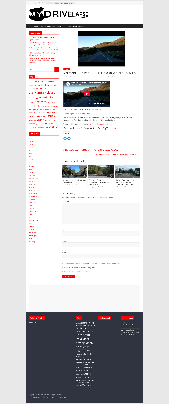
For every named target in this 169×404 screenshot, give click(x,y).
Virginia (31, 230)
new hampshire (41, 113)
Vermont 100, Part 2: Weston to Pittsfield (74, 181)
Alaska (31, 142)
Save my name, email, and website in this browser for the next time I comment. (94, 264)
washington (45, 123)
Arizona (31, 148)
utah (54, 120)
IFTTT (36, 105)
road (119, 76)
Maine (31, 172)
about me (31, 82)
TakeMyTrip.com (107, 128)
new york (31, 116)
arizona (51, 81)
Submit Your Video (64, 26)
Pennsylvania (33, 211)
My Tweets (32, 322)
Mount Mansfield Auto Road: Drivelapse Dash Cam (117, 154)
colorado (43, 88)
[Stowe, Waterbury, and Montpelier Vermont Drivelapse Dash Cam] (127, 166)
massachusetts (54, 106)
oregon (51, 115)
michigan (32, 109)
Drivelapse (102, 76)
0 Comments (86, 76)
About (36, 26)
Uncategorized (33, 220)
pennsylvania (33, 120)
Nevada (31, 187)
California (46, 85)
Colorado (32, 157)
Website (65, 252)
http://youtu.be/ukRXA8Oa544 (99, 124)
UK (50, 120)
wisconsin (38, 127)
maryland (47, 106)
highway (115, 76)
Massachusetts (34, 178)
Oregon (31, 208)
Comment (66, 202)
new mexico (51, 112)
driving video (108, 76)
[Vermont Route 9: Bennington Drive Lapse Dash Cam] (101, 166)
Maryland (32, 175)
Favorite (31, 160)
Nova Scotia (32, 202)
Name (65, 230)
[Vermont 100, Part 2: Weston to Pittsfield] (74, 166)
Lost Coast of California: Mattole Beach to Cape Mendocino (128, 325)
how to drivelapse (51, 102)
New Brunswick (34, 190)
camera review (90, 328)
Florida (49, 97)
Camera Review (78, 26)
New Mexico (33, 196)
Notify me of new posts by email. (76, 272)
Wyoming (32, 242)
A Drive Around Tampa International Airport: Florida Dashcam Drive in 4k (130, 332)
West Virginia (33, 236)
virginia (37, 124)
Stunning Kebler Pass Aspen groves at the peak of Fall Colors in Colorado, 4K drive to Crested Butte (42, 60)
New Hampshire (34, 193)
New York (32, 199)
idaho (31, 106)
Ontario (31, 205)
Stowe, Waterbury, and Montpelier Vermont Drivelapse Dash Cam (91, 150)
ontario (45, 116)
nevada (48, 109)
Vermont (66, 69)
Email (64, 241)
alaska (37, 81)
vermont (124, 76)
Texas (30, 214)
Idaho (30, 169)
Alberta (31, 145)
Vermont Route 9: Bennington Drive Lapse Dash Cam (99, 182)
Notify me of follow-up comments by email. (80, 268)
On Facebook (104, 318)
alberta (43, 81)
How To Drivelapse (48, 26)
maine (42, 106)
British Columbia (34, 151)
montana (40, 109)
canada (35, 89)
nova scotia (38, 116)
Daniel (79, 76)
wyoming (45, 127)
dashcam (95, 76)
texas (47, 120)
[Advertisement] (84, 298)
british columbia (35, 85)
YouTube (53, 126)
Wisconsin (32, 239)
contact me (51, 89)
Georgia (31, 166)
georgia (31, 102)
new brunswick (88, 362)
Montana (32, 184)
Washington (33, 233)
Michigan (32, 181)
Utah (30, 223)
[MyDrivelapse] (31, 26)
